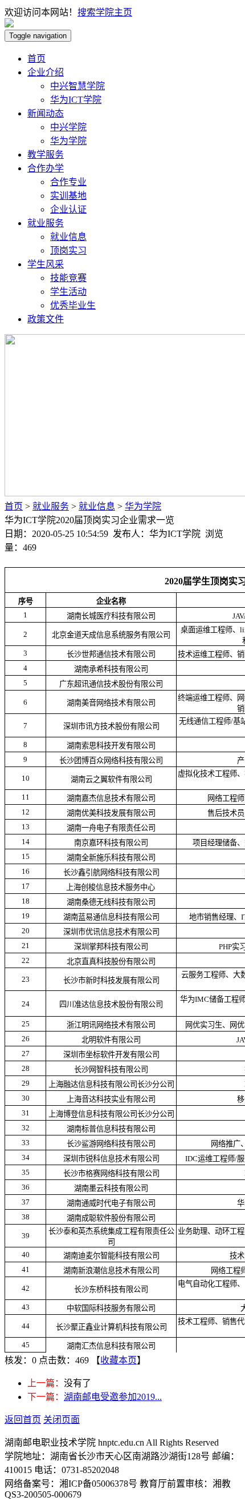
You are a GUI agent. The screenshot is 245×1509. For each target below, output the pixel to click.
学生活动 (68, 291)
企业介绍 (45, 72)
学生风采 (45, 264)
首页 (36, 58)
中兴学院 (68, 127)
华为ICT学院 (75, 100)
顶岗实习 (68, 250)
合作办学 (45, 168)
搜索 (86, 12)
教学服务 (45, 154)
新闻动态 (45, 113)
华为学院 (68, 141)
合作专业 (68, 182)
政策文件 (45, 319)
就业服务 (45, 223)
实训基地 (68, 195)
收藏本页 (118, 1360)
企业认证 (68, 209)
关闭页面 (61, 1419)
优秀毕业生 (73, 305)
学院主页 (114, 12)
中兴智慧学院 (77, 86)
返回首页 (23, 1419)
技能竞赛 (68, 278)
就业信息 (68, 237)
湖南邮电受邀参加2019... (113, 1397)
